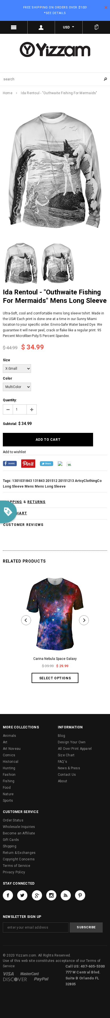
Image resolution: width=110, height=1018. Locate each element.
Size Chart (66, 755)
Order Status (13, 820)
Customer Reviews (23, 525)
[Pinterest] (28, 463)
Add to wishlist (14, 452)
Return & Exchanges (19, 853)
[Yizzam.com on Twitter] (22, 895)
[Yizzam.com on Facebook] (8, 895)
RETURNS (36, 502)
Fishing (9, 781)
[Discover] (15, 979)
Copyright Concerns (19, 859)
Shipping (9, 846)
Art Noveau (12, 749)
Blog (61, 736)
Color (7, 378)
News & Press (69, 768)
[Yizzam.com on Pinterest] (80, 895)
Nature (8, 794)
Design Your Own (72, 742)
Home (7, 93)
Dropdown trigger (41, 27)
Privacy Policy (14, 872)
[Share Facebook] (10, 463)
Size (6, 360)
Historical (10, 762)
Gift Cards (11, 840)
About (62, 781)
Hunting (9, 768)
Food (7, 788)
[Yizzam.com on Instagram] (51, 895)
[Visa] (8, 974)
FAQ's (62, 762)
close (106, 7)
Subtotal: (10, 424)
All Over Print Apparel (75, 749)
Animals (9, 736)
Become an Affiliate (19, 833)
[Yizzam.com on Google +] (37, 895)
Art (5, 742)
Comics (9, 755)
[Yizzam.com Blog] (66, 895)
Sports (8, 801)
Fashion (9, 775)
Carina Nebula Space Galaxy (55, 659)
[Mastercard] (29, 974)
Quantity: (10, 400)
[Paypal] (41, 979)
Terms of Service (16, 866)
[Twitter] (46, 463)
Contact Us (67, 775)
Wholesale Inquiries (19, 827)
